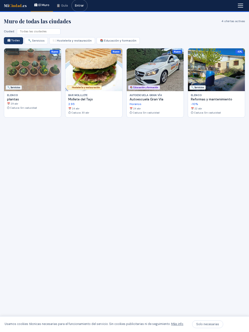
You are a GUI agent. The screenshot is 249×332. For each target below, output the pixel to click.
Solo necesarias (207, 324)
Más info (177, 324)
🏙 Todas (13, 40)
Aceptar (234, 324)
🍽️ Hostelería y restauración (72, 41)
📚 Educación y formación (118, 41)
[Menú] (240, 5)
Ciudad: (9, 31)
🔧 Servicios (36, 41)
